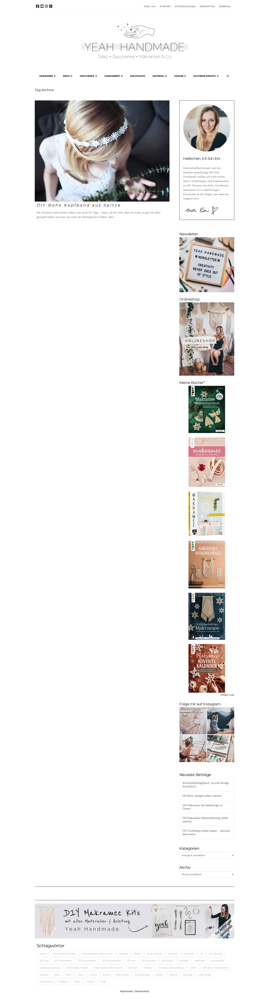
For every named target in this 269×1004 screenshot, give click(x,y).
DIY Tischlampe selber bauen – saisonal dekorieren (206, 833)
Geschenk (183, 960)
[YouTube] (42, 6)
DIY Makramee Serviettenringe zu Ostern (202, 807)
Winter (77, 981)
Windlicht (63, 981)
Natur (69, 974)
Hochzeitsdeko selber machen (108, 967)
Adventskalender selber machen (97, 953)
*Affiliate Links (227, 694)
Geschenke (200, 960)
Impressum (126, 991)
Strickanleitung (142, 974)
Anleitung (123, 953)
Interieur (148, 967)
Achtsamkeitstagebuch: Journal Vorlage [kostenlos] (205, 785)
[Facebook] (37, 6)
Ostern (93, 974)
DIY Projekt (167, 960)
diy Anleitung (215, 953)
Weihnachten (46, 981)
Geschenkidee (217, 960)
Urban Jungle (205, 974)
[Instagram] (46, 6)
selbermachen (122, 974)
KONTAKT (165, 6)
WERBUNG (225, 6)
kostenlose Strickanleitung (171, 967)
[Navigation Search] (227, 76)
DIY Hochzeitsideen (111, 960)
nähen (81, 974)
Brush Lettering (154, 953)
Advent (43, 953)
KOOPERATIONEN (185, 6)
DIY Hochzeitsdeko (87, 960)
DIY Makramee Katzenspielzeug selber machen (205, 820)
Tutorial (173, 974)
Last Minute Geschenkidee (215, 967)
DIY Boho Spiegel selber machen (201, 796)
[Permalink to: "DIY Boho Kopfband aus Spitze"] (102, 151)
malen (57, 974)
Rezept (106, 974)
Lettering (44, 974)
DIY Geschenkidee (63, 960)
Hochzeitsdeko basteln (77, 967)
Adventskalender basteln (64, 953)
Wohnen (91, 981)
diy (201, 953)
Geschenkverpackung (50, 967)
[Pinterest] (50, 6)
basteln (137, 953)
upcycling (187, 974)
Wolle (103, 981)
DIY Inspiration (149, 960)
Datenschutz (142, 991)
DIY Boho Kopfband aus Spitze (79, 205)
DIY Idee (131, 960)
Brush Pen (173, 953)
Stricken (159, 974)
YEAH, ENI (150, 6)
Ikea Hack (133, 967)
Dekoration (189, 953)
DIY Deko (44, 960)
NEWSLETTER (207, 6)
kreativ (193, 967)
